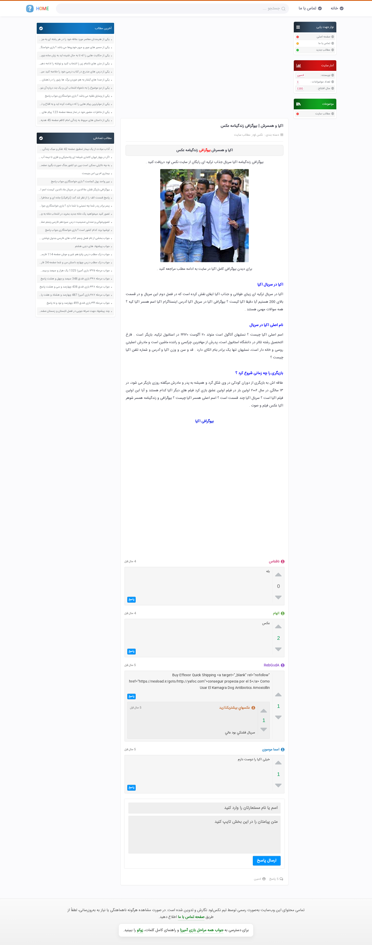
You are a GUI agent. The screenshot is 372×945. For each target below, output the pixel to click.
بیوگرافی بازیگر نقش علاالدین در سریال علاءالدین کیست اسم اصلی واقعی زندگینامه (74, 190)
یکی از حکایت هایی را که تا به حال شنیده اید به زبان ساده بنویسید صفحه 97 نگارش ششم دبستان (74, 56)
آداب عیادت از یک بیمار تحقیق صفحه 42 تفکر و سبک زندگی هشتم (74, 149)
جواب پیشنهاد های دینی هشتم (92, 246)
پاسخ (131, 599)
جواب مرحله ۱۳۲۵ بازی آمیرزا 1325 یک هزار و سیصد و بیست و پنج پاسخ (74, 271)
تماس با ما (307, 8)
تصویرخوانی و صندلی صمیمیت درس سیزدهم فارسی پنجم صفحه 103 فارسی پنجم (74, 222)
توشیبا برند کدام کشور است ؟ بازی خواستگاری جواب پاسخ (77, 230)
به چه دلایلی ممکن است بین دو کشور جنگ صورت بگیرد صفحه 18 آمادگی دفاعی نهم (74, 165)
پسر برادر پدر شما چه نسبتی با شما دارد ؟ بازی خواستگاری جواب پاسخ (74, 206)
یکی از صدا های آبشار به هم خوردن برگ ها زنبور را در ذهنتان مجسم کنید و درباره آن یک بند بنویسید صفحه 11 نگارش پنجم (74, 80)
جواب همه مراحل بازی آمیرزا (201, 930)
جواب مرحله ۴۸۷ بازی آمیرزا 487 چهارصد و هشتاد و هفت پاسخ (74, 295)
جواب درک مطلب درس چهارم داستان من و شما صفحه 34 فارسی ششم (74, 263)
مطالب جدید (323, 50)
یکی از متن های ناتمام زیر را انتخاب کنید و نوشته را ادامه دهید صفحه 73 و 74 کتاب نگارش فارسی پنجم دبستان (74, 64)
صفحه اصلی (323, 37)
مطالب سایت (322, 114)
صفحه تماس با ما (191, 917)
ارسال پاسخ (266, 860)
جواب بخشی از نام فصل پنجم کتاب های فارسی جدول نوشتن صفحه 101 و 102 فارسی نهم (74, 238)
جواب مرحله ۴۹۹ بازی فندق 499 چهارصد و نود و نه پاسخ (78, 303)
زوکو (140, 930)
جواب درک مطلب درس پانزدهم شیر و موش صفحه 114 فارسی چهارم (74, 255)
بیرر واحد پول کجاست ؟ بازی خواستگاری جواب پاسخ (80, 182)
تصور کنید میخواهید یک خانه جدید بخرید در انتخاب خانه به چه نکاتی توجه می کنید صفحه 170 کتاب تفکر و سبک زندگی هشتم (74, 214)
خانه (334, 8)
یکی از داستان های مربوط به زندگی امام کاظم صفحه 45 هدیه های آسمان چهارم (74, 120)
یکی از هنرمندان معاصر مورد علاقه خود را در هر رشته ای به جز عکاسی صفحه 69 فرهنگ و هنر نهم (74, 39)
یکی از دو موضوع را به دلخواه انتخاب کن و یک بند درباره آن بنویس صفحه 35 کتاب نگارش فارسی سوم (74, 88)
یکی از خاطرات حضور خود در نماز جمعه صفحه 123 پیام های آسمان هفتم (74, 112)
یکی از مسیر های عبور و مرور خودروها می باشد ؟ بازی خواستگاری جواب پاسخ (74, 48)
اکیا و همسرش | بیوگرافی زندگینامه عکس (252, 126)
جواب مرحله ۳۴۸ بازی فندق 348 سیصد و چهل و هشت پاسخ (75, 279)
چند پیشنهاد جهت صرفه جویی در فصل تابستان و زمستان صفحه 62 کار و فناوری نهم (74, 311)
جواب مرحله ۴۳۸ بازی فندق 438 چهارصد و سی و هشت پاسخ (74, 287)
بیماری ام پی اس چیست (96, 174)
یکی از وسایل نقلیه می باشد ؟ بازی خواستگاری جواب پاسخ (77, 96)
